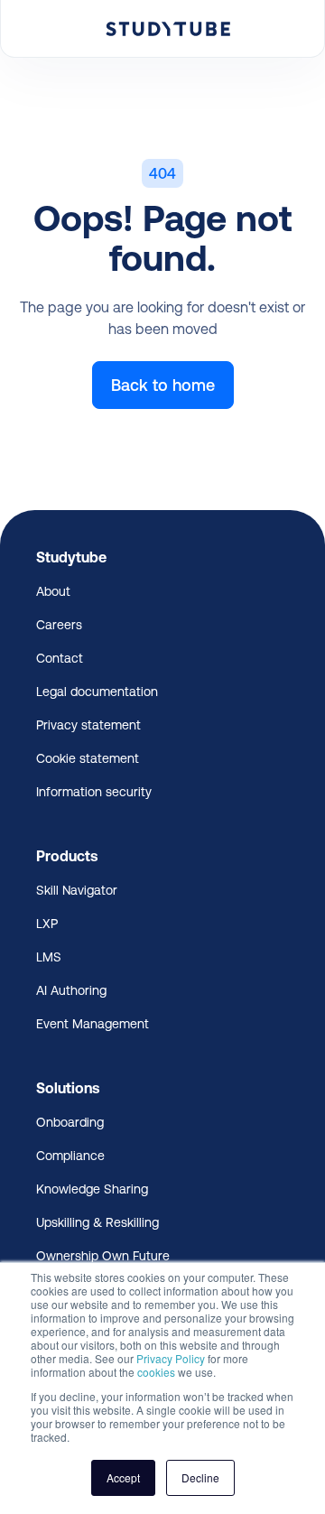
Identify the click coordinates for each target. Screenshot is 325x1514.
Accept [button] (123, 1477)
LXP (47, 923)
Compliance (70, 1155)
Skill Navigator (76, 890)
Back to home (163, 385)
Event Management (92, 1024)
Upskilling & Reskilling (97, 1222)
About (53, 591)
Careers (59, 625)
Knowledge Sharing (92, 1189)
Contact (59, 658)
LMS (48, 957)
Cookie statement (87, 758)
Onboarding (70, 1122)
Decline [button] (200, 1477)
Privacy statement (88, 725)
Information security (94, 792)
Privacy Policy (170, 1358)
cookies (156, 1371)
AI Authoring (71, 990)
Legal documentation (97, 691)
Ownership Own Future (103, 1256)
